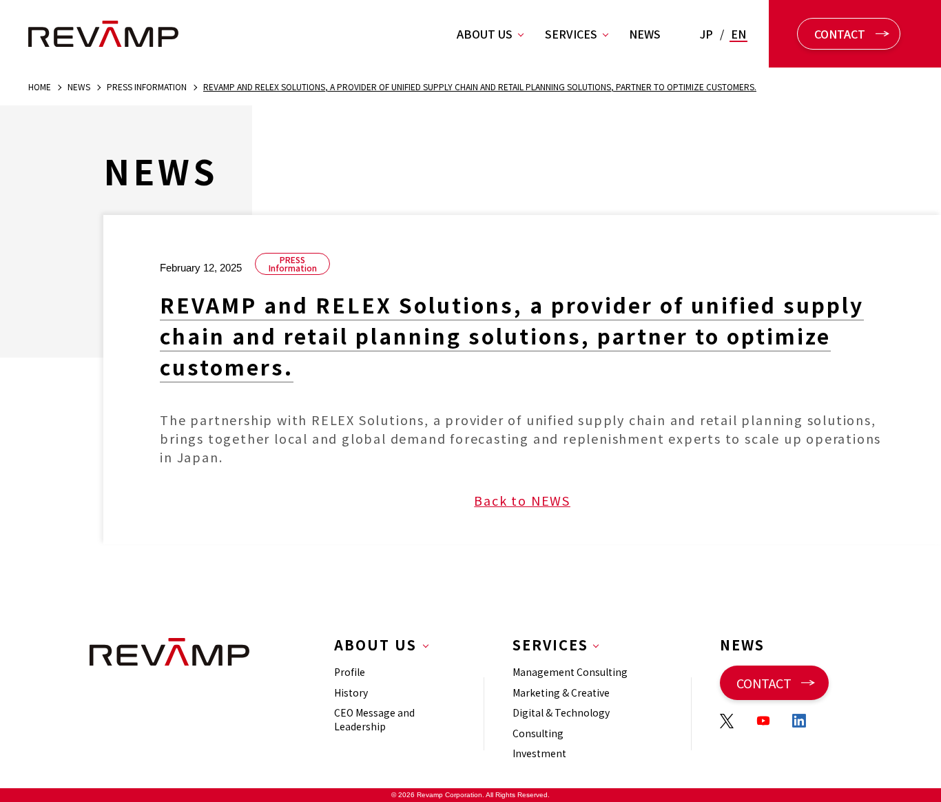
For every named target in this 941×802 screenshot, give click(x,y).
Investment (539, 753)
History (351, 692)
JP (706, 33)
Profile (349, 672)
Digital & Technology (561, 712)
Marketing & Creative (561, 692)
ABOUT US (485, 33)
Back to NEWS (522, 500)
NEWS (645, 33)
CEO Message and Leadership (374, 719)
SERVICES (571, 33)
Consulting (538, 733)
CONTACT (839, 33)
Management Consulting (570, 672)
